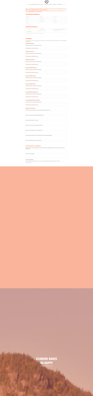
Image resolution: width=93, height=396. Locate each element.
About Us (42, 4)
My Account (54, 4)
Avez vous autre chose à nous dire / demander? (30, 153)
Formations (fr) (59, 4)
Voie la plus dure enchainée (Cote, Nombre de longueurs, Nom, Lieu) (32, 56)
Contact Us (50, 4)
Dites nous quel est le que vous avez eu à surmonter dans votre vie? (34, 140)
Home (29, 4)
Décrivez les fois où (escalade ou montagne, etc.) (34, 125)
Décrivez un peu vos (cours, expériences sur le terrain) (34, 130)
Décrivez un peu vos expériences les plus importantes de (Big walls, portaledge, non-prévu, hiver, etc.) (38, 109)
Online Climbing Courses (34, 4)
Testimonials (46, 4)
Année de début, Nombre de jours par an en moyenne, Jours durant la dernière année (33, 44)
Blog (39, 4)
